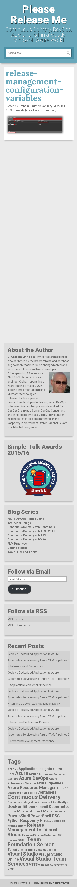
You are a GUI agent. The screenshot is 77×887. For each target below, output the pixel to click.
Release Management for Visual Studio (32, 829)
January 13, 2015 (53, 106)
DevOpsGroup (17, 410)
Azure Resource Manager (32, 787)
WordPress (30, 882)
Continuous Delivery (34, 797)
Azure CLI (36, 774)
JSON (31, 807)
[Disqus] (39, 193)
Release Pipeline (33, 835)
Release (48, 821)
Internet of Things (19, 523)
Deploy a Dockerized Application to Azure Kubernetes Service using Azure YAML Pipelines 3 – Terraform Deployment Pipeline (38, 716)
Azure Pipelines (50, 783)
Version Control (46, 849)
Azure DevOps (33, 778)
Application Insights (35, 769)
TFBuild (29, 850)
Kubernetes (59, 806)
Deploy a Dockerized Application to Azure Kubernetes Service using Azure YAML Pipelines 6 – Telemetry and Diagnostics (38, 660)
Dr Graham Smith (19, 356)
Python (14, 820)
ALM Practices (17, 543)
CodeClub (45, 414)
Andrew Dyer (61, 882)
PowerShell (19, 815)
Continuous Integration (22, 802)
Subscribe (19, 589)
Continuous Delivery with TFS (27, 535)
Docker (15, 806)
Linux (12, 811)
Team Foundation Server (31, 842)
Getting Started (18, 547)
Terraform (16, 850)
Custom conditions (47, 802)
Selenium (51, 835)
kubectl (42, 807)
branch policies (28, 793)
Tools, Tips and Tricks (22, 551)
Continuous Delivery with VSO (27, 539)
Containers (47, 792)
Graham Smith (28, 106)
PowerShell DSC (45, 815)
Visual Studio (23, 854)
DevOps (63, 802)
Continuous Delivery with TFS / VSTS (31, 531)
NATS (62, 811)
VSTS (33, 864)
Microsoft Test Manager (37, 811)
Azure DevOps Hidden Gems (26, 518)
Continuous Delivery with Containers (31, 527)
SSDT (22, 840)
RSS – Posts (15, 619)
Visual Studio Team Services (37, 861)
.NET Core (13, 769)
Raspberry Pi (32, 820)
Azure (21, 773)
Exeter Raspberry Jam (53, 423)
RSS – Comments (19, 625)
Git (24, 806)
